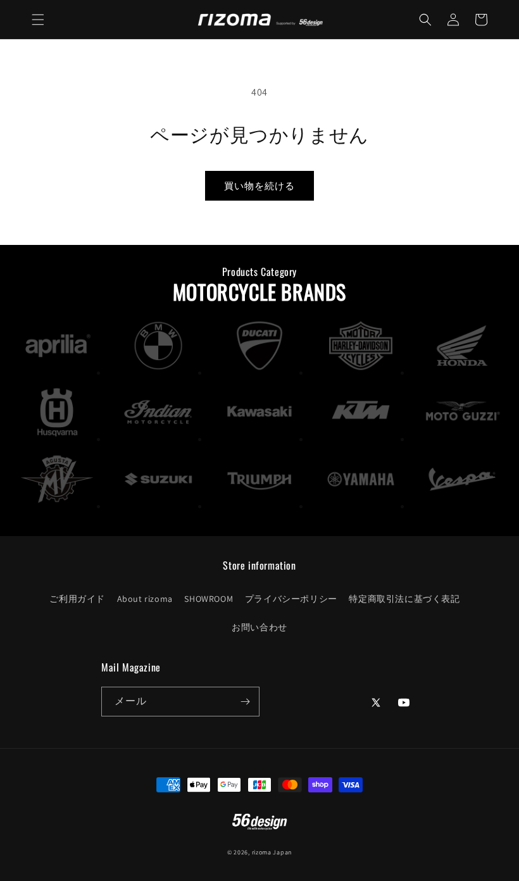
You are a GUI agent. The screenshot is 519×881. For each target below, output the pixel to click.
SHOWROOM (208, 598)
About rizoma (145, 598)
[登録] (245, 701)
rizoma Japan (272, 852)
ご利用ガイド (77, 598)
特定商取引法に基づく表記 (404, 598)
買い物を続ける (259, 186)
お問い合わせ (259, 627)
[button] (38, 20)
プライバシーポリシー (291, 598)
